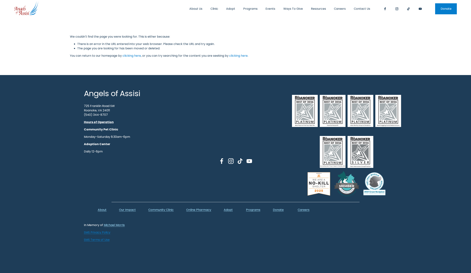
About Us (195, 9)
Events (270, 9)
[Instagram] (397, 9)
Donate (446, 9)
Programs (250, 9)
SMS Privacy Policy (97, 232)
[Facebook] (385, 9)
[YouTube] (420, 9)
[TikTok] (408, 9)
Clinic (214, 9)
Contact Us (362, 9)
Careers (340, 9)
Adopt (230, 9)
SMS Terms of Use (97, 240)
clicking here (132, 56)
